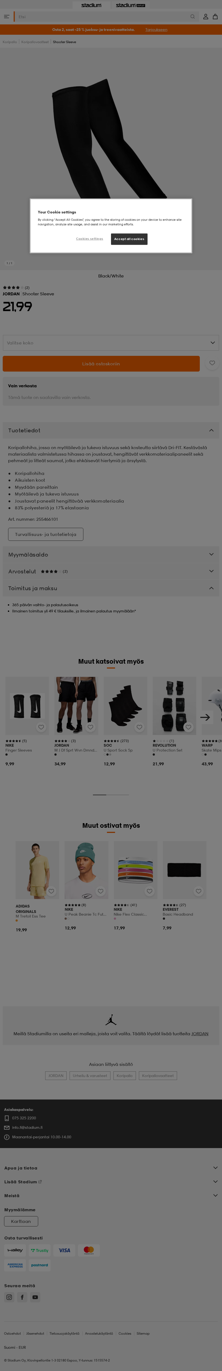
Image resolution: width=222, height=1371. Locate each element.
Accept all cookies (129, 239)
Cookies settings (89, 239)
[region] (111, 226)
